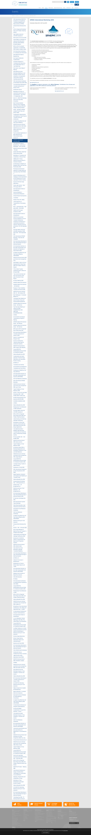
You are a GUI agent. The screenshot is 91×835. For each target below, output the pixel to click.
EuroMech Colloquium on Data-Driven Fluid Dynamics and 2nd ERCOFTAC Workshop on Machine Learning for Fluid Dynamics (20, 631)
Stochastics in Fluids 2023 (18, 467)
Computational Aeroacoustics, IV (19, 524)
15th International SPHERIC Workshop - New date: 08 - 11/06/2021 (19, 237)
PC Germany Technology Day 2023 (19, 499)
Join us (77, 2)
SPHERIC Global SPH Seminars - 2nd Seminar (19, 285)
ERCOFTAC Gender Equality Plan (16, 823)
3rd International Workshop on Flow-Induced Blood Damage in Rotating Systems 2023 (19, 495)
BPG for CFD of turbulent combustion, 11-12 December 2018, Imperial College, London (19, 48)
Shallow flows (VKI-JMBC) (18, 199)
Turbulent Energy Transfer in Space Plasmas (19, 464)
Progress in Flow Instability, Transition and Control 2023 (19, 288)
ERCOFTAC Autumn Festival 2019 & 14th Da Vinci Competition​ (19, 129)
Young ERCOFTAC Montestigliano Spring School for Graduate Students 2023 (19, 460)
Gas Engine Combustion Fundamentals (18, 58)
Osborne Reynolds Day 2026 (19, 785)
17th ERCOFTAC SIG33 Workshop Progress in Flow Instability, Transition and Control (19, 716)
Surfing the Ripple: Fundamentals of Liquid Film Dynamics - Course (19, 710)
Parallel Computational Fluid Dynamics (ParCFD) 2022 (19, 398)
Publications (69, 7)
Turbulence (15, 197)
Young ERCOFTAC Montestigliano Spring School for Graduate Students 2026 (19, 752)
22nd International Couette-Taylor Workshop (19, 502)
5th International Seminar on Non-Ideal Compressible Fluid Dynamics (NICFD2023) (19, 570)
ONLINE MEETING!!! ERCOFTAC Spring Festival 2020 (19, 152)
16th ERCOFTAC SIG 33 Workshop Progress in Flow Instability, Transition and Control (19, 672)
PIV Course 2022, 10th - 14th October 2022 (19, 437)
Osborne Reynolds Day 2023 (19, 479)
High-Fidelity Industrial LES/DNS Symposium (18, 35)
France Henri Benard (26, 815)
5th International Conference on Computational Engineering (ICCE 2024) (19, 582)
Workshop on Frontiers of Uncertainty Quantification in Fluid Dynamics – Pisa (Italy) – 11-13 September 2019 (19, 94)
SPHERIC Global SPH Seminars (19, 282)
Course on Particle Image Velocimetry (18, 182)
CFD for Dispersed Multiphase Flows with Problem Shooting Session (19, 31)
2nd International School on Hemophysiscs (19, 189)
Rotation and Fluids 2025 (18, 643)
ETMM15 (15, 662)
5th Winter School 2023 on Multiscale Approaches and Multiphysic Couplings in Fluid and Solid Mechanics (19, 450)
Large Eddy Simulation (38, 810)
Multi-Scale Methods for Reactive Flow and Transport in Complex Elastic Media (19, 531)
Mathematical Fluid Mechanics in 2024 (19, 591)
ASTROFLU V (16, 362)
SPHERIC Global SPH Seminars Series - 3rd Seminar (19, 304)
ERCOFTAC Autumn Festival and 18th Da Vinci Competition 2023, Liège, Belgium (19, 455)
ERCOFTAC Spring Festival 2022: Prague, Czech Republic (19, 346)
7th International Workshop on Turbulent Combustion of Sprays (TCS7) (19, 86)
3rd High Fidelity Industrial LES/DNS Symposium (19, 411)
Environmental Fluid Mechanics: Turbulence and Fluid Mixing (20, 367)
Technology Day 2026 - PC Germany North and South (19, 798)
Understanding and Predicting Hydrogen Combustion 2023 (19, 535)
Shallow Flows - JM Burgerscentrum (17, 485)
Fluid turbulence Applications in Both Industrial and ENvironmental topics (20, 134)
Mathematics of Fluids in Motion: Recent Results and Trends (19, 565)
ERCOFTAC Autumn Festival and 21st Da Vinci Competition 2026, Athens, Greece (19, 743)
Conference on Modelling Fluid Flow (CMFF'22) (19, 371)
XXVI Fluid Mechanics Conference (17, 512)
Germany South (25, 818)
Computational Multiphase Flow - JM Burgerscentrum (19, 482)
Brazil (24, 813)
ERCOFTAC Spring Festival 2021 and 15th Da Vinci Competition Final (20, 259)
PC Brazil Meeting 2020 (18, 280)
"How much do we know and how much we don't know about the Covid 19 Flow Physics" (19, 276)
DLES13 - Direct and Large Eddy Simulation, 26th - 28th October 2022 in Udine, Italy (20, 394)
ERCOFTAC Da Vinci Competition (16, 810)
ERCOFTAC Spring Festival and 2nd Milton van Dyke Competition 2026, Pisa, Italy (19, 736)
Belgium (24, 812)
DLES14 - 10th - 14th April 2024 (20, 527)
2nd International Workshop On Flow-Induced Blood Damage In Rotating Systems (20, 242)
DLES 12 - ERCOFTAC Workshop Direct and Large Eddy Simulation (19, 99)
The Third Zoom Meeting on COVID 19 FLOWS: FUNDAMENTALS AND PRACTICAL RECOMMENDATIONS (19, 310)
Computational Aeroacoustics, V (20, 740)
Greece (24, 819)
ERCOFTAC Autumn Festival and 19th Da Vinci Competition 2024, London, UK (19, 603)
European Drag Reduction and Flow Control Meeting (19, 121)
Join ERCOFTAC (72, 823)
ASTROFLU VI (16, 558)
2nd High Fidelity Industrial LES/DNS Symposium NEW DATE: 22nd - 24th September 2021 (19, 232)
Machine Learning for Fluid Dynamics (19, 521)
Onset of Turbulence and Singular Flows (18, 338)
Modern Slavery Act (14, 824)
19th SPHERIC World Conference (20, 650)
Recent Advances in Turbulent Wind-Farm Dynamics (19, 692)
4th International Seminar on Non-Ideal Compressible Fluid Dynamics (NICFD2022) (19, 375)
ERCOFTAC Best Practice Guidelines (62, 814)
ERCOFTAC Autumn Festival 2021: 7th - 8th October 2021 (19, 292)
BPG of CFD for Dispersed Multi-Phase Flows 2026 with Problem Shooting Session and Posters (19, 763)
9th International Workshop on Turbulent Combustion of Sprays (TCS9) (19, 679)
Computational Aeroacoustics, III (19, 26)
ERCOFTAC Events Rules (15, 822)
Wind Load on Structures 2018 (19, 37)
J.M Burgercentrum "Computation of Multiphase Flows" (19, 203)
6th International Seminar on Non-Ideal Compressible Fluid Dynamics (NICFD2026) (19, 725)
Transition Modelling (37, 812)
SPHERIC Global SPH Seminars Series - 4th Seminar (19, 322)
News (43, 7)
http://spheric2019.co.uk (34, 82)
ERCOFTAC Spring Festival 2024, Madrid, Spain (19, 545)
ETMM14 (15, 403)
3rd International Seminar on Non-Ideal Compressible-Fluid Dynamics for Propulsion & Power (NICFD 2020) (19, 248)
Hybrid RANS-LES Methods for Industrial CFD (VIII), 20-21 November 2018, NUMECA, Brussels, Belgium (19, 42)
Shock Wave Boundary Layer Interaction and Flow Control (19, 506)
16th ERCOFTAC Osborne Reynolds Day (18, 55)
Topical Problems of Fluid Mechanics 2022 (18, 389)
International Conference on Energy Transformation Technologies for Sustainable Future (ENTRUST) (19, 773)
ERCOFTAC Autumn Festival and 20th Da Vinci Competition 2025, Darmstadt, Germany (19, 666)
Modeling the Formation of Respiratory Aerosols (19, 574)
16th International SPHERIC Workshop (19, 381)
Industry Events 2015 (49, 813)
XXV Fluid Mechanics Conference (20, 378)
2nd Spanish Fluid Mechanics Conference (19, 509)
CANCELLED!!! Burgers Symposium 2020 (18, 210)
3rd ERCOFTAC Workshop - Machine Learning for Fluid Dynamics (19, 684)
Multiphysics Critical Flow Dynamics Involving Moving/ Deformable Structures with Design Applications (19, 425)
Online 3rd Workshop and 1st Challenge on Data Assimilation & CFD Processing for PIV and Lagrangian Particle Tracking (20, 178)
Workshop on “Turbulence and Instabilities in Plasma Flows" (19, 156)
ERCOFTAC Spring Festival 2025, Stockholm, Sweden (19, 659)
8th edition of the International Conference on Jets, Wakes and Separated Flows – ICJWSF (20, 608)
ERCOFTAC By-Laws (14, 820)
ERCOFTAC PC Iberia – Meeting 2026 (19, 767)
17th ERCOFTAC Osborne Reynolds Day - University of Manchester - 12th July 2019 (19, 145)
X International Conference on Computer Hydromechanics (19, 705)
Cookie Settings (65, 830)
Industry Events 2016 (49, 812)
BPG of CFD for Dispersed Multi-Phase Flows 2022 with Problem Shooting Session (19, 415)
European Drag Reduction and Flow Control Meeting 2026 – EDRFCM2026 (19, 701)
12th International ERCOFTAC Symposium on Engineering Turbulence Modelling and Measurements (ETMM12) (19, 21)
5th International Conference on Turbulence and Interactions (19, 51)
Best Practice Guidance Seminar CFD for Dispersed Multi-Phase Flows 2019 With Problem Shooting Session (19, 105)
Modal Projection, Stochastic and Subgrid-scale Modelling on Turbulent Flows (20, 476)
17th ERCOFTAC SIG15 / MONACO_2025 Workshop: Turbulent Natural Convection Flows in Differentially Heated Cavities (19, 432)
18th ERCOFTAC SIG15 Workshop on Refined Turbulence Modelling (18, 549)
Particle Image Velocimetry (19, 636)
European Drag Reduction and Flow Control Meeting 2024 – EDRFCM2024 (19, 517)
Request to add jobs (60, 818)
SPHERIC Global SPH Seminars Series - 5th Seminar (19, 326)
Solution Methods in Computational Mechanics (18, 193)
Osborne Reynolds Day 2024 (19, 599)
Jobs (72, 7)
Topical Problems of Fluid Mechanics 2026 (18, 747)
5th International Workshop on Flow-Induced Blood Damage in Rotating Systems (19, 646)
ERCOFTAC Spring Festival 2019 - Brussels (20, 149)
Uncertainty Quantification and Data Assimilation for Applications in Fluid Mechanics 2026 (20, 731)
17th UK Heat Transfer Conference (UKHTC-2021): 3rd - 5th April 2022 (19, 270)
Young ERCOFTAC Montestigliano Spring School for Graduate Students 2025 (19, 625)
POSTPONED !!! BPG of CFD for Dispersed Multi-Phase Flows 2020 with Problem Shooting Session (19, 265)
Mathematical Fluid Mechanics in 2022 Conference (19, 407)
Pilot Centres (51, 7)
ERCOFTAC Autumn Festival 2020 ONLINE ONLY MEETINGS (19, 125)
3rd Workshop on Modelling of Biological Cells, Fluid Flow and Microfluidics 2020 (19, 165)
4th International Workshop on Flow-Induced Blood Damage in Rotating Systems (19, 554)
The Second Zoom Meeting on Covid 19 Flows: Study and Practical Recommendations (19, 300)
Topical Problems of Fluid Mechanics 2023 (18, 444)
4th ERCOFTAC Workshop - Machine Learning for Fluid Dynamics (19, 789)
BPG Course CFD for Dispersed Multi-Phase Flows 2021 (19, 329)
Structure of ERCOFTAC (15, 819)
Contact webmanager (72, 813)
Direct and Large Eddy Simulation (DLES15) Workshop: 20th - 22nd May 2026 (20, 757)
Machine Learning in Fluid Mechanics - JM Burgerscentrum (18, 490)
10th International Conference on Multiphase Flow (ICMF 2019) (20, 81)
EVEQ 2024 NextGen (17, 577)
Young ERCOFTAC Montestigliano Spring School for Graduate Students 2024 (19, 587)
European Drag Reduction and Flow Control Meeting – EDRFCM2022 (19, 254)
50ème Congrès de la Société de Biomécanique (19, 688)
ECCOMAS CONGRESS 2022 (19, 401)
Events (46, 7)
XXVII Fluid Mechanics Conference (17, 720)
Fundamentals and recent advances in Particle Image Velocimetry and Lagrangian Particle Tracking (19, 358)
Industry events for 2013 (49, 814)
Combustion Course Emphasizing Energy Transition (20, 652)
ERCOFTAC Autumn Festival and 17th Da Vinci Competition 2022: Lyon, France (19, 385)
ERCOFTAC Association (15, 818)
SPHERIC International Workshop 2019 (18, 140)
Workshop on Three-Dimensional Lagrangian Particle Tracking (18, 782)
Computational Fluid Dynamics (19, 195)
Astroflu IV (15, 138)
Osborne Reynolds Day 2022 (19, 405)
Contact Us (76, 7)
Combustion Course (17, 89)
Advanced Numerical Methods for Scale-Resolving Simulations (19, 696)
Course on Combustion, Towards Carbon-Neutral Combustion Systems (18, 342)
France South (25, 816)
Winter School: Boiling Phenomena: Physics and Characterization (18, 640)
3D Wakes (15, 579)
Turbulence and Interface (18, 364)
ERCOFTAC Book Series (61, 815)
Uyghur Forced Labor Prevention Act (17, 825)
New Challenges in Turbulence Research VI (19, 295)
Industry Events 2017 (49, 811)
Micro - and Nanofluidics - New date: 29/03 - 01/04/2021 (19, 207)
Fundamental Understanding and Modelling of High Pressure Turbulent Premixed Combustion (20, 117)
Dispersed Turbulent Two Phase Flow (40, 813)
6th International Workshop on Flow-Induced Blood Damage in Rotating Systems (19, 794)
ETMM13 (15, 315)
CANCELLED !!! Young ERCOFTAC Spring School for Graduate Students (19, 160)
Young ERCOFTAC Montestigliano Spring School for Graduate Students (19, 351)
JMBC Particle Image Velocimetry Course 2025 (18, 656)
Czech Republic (25, 814)
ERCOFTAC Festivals (14, 821)
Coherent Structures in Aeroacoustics (18, 560)
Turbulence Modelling (38, 816)
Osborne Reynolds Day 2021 (19, 354)
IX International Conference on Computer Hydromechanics (19, 612)
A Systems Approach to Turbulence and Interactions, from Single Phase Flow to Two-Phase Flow (19, 64)
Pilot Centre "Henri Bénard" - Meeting (19, 68)
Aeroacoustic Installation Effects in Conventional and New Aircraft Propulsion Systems (19, 540)
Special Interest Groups (58, 7)
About (64, 7)
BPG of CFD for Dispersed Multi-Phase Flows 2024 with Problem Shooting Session (19, 596)
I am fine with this (45, 832)
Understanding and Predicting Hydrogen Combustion (19, 419)
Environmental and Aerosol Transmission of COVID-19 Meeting (19, 318)
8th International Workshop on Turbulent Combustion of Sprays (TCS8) (19, 334)
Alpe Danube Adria (26, 811)
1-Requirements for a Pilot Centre (27, 810)
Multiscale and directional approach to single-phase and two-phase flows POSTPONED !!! (19, 171)
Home (40, 7)
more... (24, 820)
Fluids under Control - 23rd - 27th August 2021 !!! (19, 186)
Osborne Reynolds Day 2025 (19, 676)
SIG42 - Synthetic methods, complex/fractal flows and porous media (19, 111)
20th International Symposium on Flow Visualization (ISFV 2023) (19, 471)
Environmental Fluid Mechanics (39, 811)
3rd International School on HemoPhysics (19, 615)
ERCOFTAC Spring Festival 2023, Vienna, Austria (19, 441)
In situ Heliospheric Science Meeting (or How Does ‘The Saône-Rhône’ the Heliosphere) (19, 620)
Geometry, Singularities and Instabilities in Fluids (19, 777)
